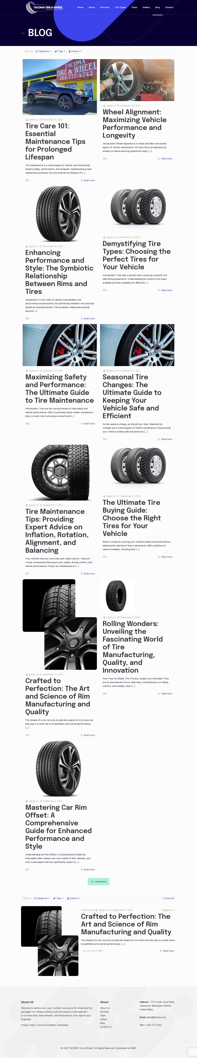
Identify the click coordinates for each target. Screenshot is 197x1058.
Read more (89, 180)
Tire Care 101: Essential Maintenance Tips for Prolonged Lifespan (55, 142)
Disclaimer (63, 1025)
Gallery (103, 1019)
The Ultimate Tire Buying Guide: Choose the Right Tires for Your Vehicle (132, 518)
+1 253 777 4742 (153, 1025)
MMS (133, 1048)
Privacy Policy (28, 1025)
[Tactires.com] (44, 7)
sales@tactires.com (156, 1017)
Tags (60, 51)
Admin (32, 119)
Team (103, 1015)
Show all (169, 898)
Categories (43, 51)
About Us (105, 1008)
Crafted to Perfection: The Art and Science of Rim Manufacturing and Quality (57, 697)
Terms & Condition (47, 1025)
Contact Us (105, 1026)
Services (104, 1011)
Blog (102, 1023)
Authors (75, 51)
